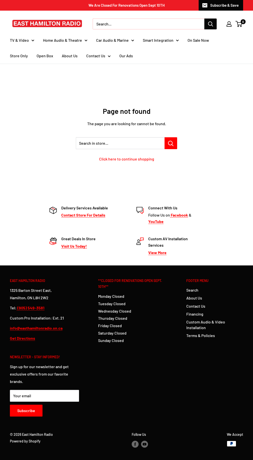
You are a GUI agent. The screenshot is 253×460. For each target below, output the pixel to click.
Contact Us (95, 55)
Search (192, 290)
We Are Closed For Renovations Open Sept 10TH (126, 5)
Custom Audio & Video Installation (205, 325)
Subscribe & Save (224, 5)
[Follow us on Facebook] (135, 444)
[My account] (229, 24)
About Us (70, 55)
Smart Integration (158, 40)
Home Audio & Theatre (62, 40)
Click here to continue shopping (126, 159)
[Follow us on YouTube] (144, 444)
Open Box (45, 55)
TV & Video (19, 40)
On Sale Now (198, 40)
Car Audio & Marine (112, 40)
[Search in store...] (171, 143)
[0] (239, 24)
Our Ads (126, 55)
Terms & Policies (200, 335)
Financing (194, 314)
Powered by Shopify (25, 441)
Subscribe (26, 410)
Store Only (19, 55)
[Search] (210, 24)
